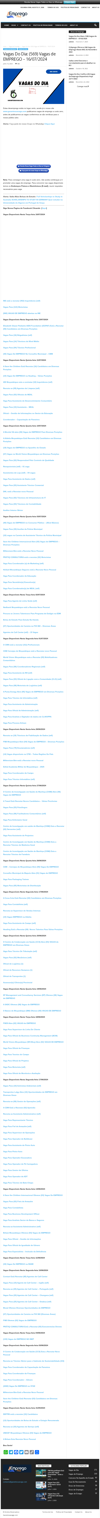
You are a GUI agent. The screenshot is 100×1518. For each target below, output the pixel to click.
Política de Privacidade (70, 7)
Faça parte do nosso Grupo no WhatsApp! (35, 170)
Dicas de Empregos (76, 1490)
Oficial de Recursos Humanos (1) (17, 970)
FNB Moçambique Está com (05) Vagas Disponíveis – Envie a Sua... (56, 1473)
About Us (95, 7)
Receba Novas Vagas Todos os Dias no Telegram (34, 166)
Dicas (13, 25)
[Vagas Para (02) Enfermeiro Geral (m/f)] (41, 1485)
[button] (95, 25)
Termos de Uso (53, 7)
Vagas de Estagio (75, 1494)
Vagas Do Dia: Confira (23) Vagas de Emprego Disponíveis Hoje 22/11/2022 (82, 76)
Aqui (44, 208)
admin (71, 42)
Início (4, 46)
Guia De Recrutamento (77, 1482)
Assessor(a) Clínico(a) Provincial (17, 982)
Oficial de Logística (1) (13, 964)
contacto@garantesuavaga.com (15, 1482)
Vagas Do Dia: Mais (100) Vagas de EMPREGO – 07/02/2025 (83, 37)
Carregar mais (82, 86)
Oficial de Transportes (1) (14, 976)
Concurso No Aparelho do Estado (81, 1478)
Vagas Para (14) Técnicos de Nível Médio (21, 341)
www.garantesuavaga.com (14, 111)
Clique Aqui (69, 2)
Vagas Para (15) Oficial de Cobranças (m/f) (55, 1496)
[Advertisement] (34, 35)
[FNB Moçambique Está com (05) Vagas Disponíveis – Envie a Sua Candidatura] (41, 1473)
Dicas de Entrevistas (76, 1486)
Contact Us (85, 7)
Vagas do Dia (23, 49)
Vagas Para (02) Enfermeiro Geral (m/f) (54, 1484)
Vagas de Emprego (14, 46)
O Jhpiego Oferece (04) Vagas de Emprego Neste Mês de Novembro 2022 (83, 49)
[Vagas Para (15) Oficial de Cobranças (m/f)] (41, 1497)
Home (6, 25)
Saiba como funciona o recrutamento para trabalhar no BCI (82, 62)
